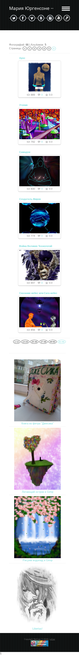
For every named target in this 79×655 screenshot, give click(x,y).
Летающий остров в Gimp (37, 491)
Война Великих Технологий (35, 246)
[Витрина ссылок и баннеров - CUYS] (39, 646)
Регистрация (59, 18)
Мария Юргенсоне (29, 8)
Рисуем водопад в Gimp (37, 560)
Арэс (22, 58)
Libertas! (37, 628)
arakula (41, 80)
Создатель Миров (30, 199)
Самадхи (24, 152)
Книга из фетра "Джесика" (37, 423)
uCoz (52, 639)
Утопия (23, 105)
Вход (67, 18)
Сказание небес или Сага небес (38, 293)
